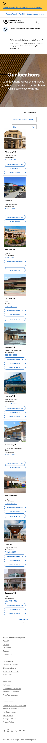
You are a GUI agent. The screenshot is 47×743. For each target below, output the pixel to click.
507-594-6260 (11, 355)
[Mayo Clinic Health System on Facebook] (4, 730)
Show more (23, 619)
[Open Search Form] (37, 22)
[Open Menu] (42, 22)
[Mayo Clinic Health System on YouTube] (20, 731)
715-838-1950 (10, 208)
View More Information (15, 164)
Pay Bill (22, 14)
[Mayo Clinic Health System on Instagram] (8, 730)
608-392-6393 (11, 306)
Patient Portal (11, 14)
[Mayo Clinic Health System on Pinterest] (24, 731)
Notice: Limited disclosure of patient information (22, 7)
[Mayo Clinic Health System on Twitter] (15, 730)
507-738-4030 (11, 160)
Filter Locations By (29, 112)
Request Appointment (35, 14)
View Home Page (15, 172)
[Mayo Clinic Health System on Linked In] (12, 731)
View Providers (15, 168)
